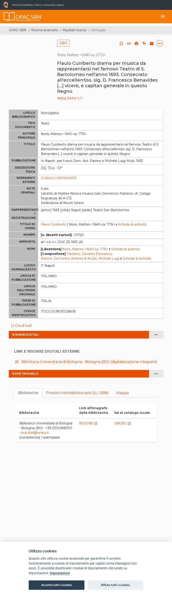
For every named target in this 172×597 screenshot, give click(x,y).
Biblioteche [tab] (28, 393)
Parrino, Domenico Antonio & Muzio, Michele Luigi (80, 258)
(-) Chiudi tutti (21, 325)
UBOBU (122, 423)
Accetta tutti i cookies (56, 585)
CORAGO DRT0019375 (59, 178)
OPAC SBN (17, 30)
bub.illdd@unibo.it (35, 433)
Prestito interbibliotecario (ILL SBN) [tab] (77, 393)
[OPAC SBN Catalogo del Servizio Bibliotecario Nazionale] (9, 16)
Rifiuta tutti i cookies (115, 585)
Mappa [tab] (122, 393)
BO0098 (88, 423)
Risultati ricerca (74, 30)
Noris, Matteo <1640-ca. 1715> (85, 249)
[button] (128, 43)
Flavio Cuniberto (53, 224)
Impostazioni (60, 573)
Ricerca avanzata (44, 30)
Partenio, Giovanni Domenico (89, 254)
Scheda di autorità (132, 224)
